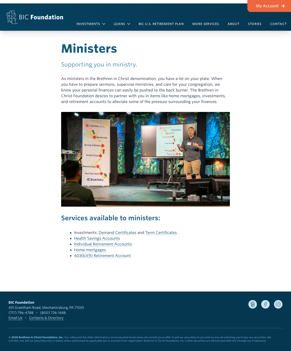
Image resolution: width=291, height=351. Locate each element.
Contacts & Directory (46, 318)
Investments (88, 24)
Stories (255, 24)
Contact (278, 24)
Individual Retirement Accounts (103, 244)
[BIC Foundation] (34, 17)
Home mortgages (90, 250)
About (233, 24)
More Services (205, 24)
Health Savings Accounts (97, 238)
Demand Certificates (117, 232)
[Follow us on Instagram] (278, 304)
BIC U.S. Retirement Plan (161, 24)
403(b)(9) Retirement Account (102, 255)
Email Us (15, 318)
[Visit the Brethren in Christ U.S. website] (252, 304)
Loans (119, 24)
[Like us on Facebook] (265, 304)
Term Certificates (161, 232)
